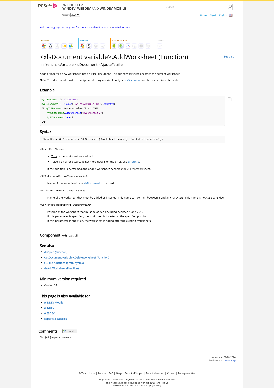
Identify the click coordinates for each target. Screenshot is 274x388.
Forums (102, 373)
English (223, 15)
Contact (171, 373)
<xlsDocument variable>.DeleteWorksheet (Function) (76, 257)
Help (42, 27)
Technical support (155, 373)
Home (203, 15)
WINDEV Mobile (53, 302)
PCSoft (82, 373)
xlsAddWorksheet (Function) (61, 268)
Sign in (213, 15)
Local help (230, 360)
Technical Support (134, 373)
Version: (66, 14)
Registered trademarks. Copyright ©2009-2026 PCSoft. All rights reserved (137, 379)
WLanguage (53, 27)
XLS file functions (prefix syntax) (64, 263)
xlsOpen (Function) (55, 252)
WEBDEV (49, 313)
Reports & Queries (55, 318)
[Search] (229, 7)
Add (71, 331)
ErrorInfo (133, 161)
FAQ (111, 373)
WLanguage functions (74, 27)
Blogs (119, 373)
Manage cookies (186, 373)
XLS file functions (121, 27)
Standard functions (99, 27)
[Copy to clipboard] (230, 99)
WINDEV (49, 308)
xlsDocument (133, 80)
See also (229, 56)
